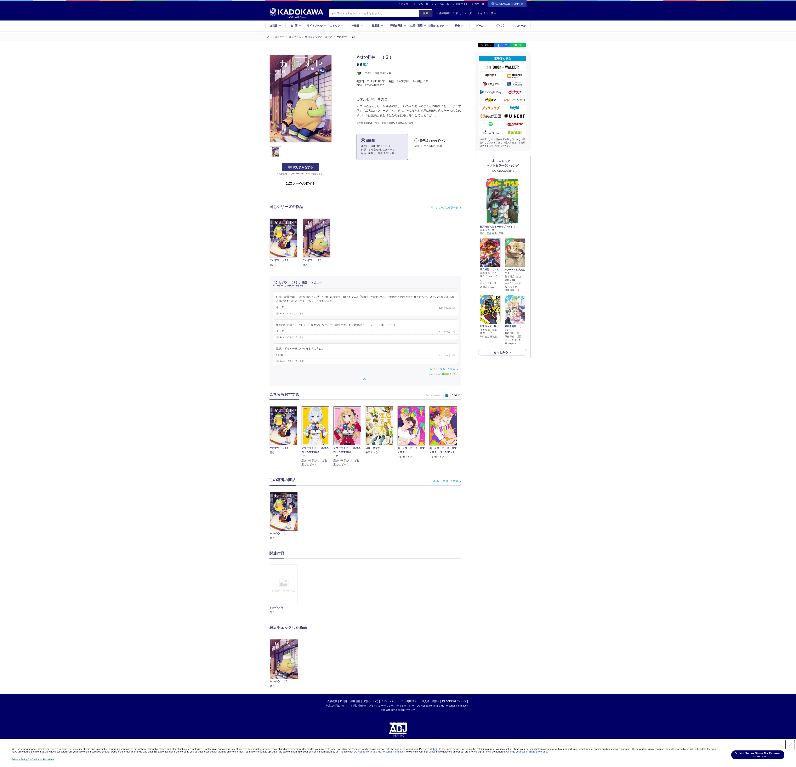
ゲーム (479, 25)
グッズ (500, 25)
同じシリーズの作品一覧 (444, 207)
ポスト (487, 45)
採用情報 (355, 701)
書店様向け (412, 701)
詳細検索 (444, 13)
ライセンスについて (392, 701)
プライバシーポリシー (381, 705)
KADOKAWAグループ (454, 701)
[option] (285, 589)
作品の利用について (337, 705)
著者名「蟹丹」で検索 (445, 481)
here (435, 749)
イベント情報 (488, 13)
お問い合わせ (358, 705)
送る (520, 45)
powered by (434, 374)
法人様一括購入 (430, 701)
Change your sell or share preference (527, 751)
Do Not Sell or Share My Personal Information (442, 705)
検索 (425, 13)
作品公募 (479, 3)
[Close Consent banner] (790, 744)
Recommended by (435, 395)
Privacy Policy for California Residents (33, 759)
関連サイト (462, 3)
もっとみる (501, 352)
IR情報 (344, 701)
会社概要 (332, 701)
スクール (520, 25)
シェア (503, 45)
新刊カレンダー (465, 13)
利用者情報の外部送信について (398, 710)
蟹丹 (366, 64)
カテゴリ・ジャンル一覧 (414, 3)
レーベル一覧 (441, 3)
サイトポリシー (405, 705)
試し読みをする (303, 167)
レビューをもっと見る (442, 369)
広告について (370, 701)
